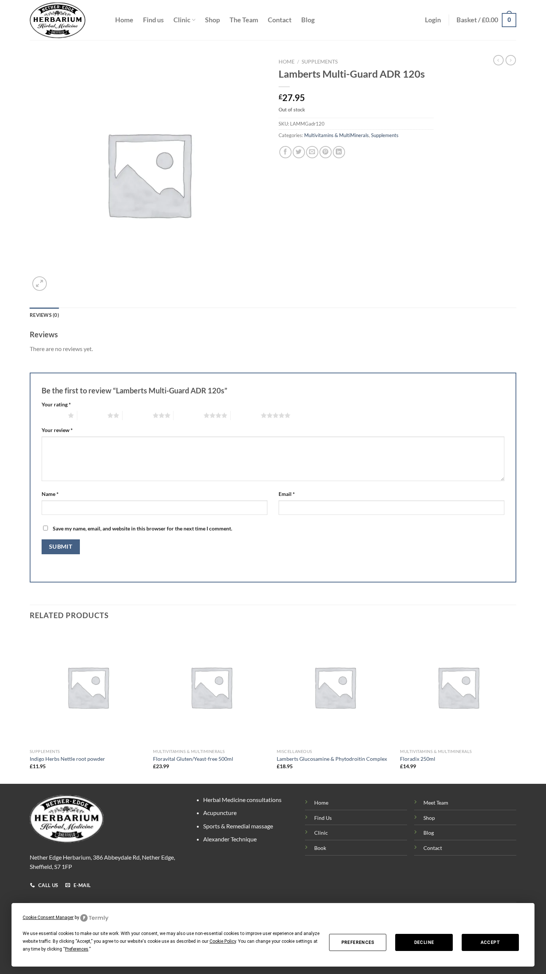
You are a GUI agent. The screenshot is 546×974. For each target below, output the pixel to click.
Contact (280, 20)
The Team (244, 20)
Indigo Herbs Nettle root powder (67, 759)
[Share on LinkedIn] (339, 152)
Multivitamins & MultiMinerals (336, 135)
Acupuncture (220, 812)
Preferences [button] (76, 949)
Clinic (182, 20)
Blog (308, 20)
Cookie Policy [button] (222, 941)
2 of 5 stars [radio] (92, 415)
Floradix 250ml (417, 759)
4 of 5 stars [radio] (188, 415)
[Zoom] (39, 283)
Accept (490, 942)
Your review (57, 430)
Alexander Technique (230, 838)
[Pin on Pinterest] (325, 152)
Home (124, 20)
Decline (424, 942)
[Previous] (30, 705)
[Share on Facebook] (285, 152)
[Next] (515, 705)
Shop (212, 20)
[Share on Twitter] (299, 152)
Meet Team (435, 802)
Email (287, 494)
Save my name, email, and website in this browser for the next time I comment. (142, 528)
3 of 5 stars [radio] (138, 415)
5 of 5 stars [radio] (246, 415)
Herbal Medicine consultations (242, 799)
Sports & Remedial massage (238, 825)
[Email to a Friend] (312, 152)
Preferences (357, 942)
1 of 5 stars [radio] (53, 415)
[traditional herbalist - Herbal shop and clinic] (67, 20)
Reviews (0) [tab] (44, 315)
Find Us (323, 818)
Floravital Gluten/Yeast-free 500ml (193, 759)
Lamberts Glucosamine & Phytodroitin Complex (332, 759)
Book (320, 848)
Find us (153, 20)
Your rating (56, 404)
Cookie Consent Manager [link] (48, 917)
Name (50, 494)
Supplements (320, 62)
